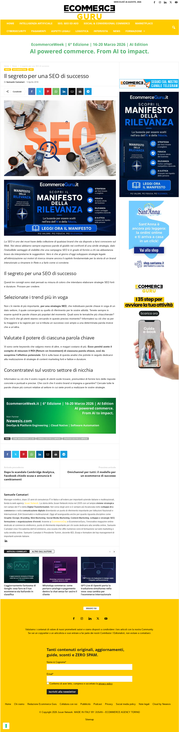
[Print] (80, 91)
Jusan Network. (31, 503)
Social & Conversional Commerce (107, 23)
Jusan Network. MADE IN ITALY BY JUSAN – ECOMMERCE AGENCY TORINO (99, 712)
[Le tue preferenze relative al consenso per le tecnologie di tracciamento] (6, 726)
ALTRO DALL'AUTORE (42, 551)
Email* (50, 674)
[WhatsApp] (55, 91)
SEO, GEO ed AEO (68, 23)
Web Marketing (19, 69)
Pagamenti (38, 31)
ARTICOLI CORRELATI (17, 551)
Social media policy (126, 704)
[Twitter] (171, 2)
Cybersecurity (16, 31)
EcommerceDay (59, 521)
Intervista (101, 31)
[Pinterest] (47, 91)
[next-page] (114, 551)
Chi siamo (19, 704)
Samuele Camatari (15, 82)
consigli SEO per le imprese (49, 439)
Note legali (144, 704)
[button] (173, 27)
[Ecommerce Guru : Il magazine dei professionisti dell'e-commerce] (89, 12)
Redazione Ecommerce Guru (42, 704)
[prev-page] (110, 551)
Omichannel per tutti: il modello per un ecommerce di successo (91, 473)
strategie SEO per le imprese (76, 439)
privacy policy (106, 683)
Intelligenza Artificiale (35, 23)
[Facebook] (154, 2)
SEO (31, 69)
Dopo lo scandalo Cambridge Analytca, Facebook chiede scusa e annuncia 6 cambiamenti (29, 475)
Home (10, 23)
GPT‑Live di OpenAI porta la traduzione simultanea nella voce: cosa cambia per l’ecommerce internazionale (96, 590)
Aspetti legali (60, 31)
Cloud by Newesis (162, 704)
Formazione (134, 31)
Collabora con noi (68, 704)
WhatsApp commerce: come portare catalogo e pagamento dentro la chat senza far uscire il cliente (59, 590)
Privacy (109, 704)
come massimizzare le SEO (23, 439)
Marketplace (144, 23)
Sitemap (89, 719)
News (116, 31)
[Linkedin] (165, 2)
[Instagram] (160, 2)
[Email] (72, 91)
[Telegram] (88, 91)
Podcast (98, 704)
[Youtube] (176, 2)
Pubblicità (85, 704)
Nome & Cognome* (56, 662)
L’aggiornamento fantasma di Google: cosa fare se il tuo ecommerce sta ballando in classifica (20, 590)
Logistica (82, 31)
